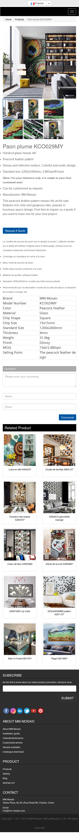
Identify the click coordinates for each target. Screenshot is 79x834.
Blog (5, 778)
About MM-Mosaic (12, 728)
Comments (67, 417)
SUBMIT (67, 697)
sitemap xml (9, 782)
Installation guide (11, 733)
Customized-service (13, 742)
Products (19, 19)
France (39, 3)
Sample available (11, 747)
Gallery (6, 773)
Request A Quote (15, 230)
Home (9, 19)
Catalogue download (13, 751)
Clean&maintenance (13, 737)
